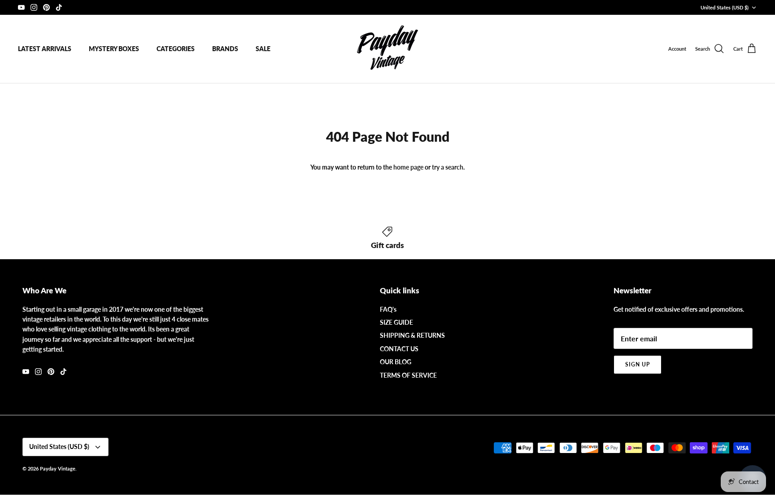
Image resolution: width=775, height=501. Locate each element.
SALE (263, 48)
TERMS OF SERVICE (408, 375)
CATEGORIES (176, 48)
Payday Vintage (57, 468)
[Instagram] (33, 7)
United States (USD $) (725, 7)
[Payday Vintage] (387, 49)
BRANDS (225, 48)
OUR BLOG (395, 362)
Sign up (637, 364)
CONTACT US (399, 349)
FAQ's (388, 309)
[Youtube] (21, 7)
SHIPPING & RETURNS (412, 335)
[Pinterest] (46, 7)
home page (408, 167)
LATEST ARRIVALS (44, 48)
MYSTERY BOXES (114, 48)
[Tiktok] (59, 7)
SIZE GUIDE (396, 322)
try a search (447, 167)
